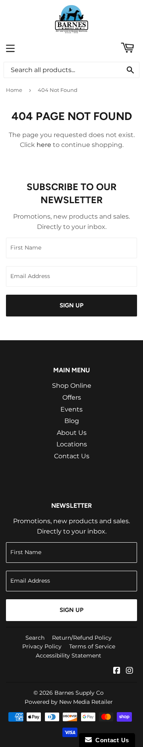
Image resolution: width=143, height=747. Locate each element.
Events (71, 409)
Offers (71, 397)
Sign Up (71, 305)
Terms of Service (92, 646)
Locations (71, 444)
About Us (72, 432)
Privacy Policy (42, 646)
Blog (71, 421)
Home (14, 90)
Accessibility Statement (68, 655)
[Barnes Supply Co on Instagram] (129, 671)
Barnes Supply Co (79, 693)
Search (34, 638)
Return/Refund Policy (82, 638)
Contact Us (71, 456)
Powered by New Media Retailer (69, 702)
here (44, 145)
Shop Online (71, 385)
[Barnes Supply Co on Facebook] (116, 671)
